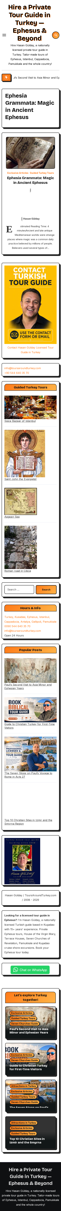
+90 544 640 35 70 (16, 372)
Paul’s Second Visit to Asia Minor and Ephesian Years (29, 1030)
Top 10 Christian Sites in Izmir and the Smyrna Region (27, 1142)
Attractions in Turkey (23, 1086)
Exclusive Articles (17, 173)
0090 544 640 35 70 (17, 626)
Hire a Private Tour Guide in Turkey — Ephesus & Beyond (29, 22)
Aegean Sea (12, 516)
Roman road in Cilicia (17, 570)
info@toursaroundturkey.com (22, 368)
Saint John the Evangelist (20, 479)
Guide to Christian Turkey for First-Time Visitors (28, 1067)
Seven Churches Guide (24, 1023)
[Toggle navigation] (4, 35)
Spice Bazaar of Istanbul (20, 421)
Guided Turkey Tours (42, 173)
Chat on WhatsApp (33, 969)
